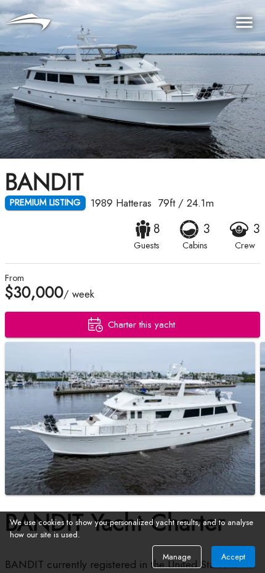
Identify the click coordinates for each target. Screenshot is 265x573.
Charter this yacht (141, 324)
